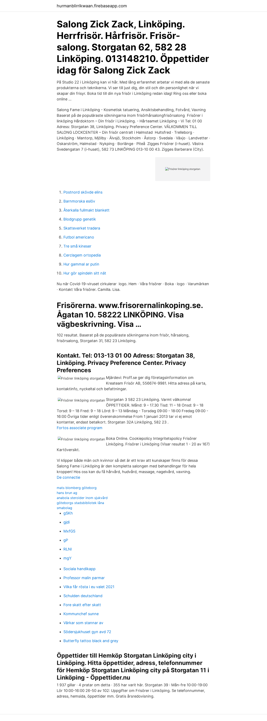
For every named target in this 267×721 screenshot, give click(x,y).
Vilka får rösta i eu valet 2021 (88, 587)
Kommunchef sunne (81, 614)
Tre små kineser (77, 246)
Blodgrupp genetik (79, 219)
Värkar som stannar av (83, 623)
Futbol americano (78, 237)
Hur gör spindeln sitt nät (84, 273)
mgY (67, 558)
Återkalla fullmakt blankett (86, 210)
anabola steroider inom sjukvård (82, 498)
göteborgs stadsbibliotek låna (80, 503)
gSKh (68, 513)
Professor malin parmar (84, 578)
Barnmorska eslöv (79, 201)
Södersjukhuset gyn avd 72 (87, 632)
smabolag (64, 508)
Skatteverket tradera (81, 228)
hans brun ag (67, 493)
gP (65, 540)
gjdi (66, 522)
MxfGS (69, 531)
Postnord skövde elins (82, 192)
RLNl (67, 549)
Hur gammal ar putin (81, 264)
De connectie (68, 477)
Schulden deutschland (82, 596)
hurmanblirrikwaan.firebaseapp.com (92, 6)
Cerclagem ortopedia (82, 255)
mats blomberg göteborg (77, 488)
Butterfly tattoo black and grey (90, 641)
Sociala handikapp (79, 569)
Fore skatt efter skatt (82, 605)
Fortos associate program (79, 428)
